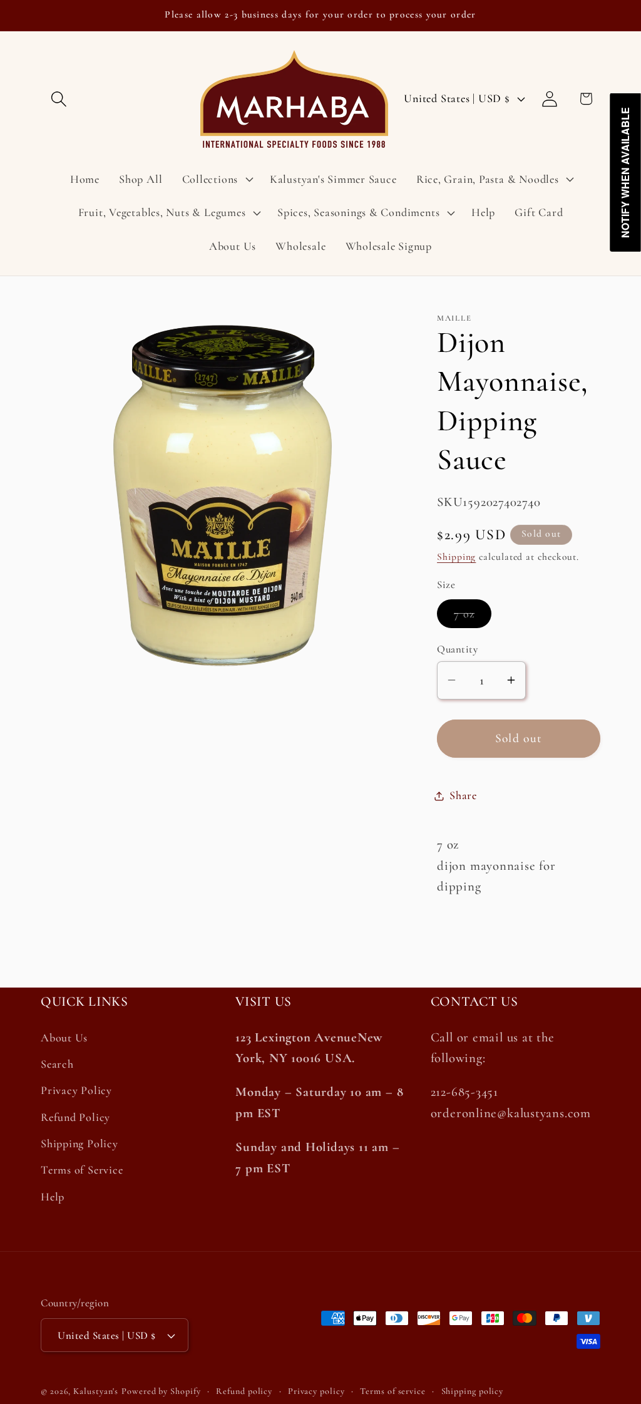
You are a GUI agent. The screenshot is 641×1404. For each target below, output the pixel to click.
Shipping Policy (79, 1143)
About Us (64, 1038)
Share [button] (463, 795)
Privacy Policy (76, 1090)
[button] (58, 98)
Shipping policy (472, 1391)
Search (57, 1064)
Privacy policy (316, 1391)
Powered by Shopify (160, 1391)
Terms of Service (82, 1170)
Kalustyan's (95, 1391)
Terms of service (393, 1391)
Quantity (457, 649)
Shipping (456, 556)
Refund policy (244, 1391)
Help (52, 1197)
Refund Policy (75, 1117)
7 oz (472, 617)
